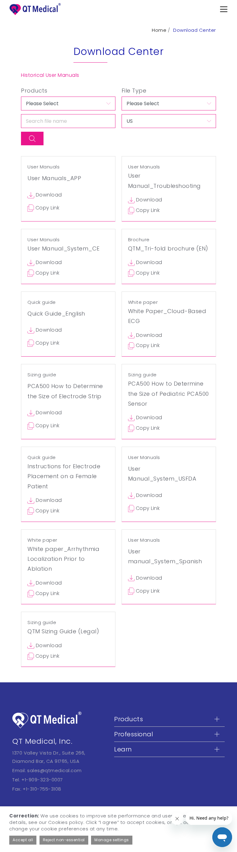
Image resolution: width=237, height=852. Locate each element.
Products (34, 90)
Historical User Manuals (50, 75)
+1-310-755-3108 (42, 789)
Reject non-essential (64, 839)
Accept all (23, 839)
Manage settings (111, 839)
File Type (134, 90)
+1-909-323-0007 (42, 779)
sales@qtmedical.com (54, 770)
